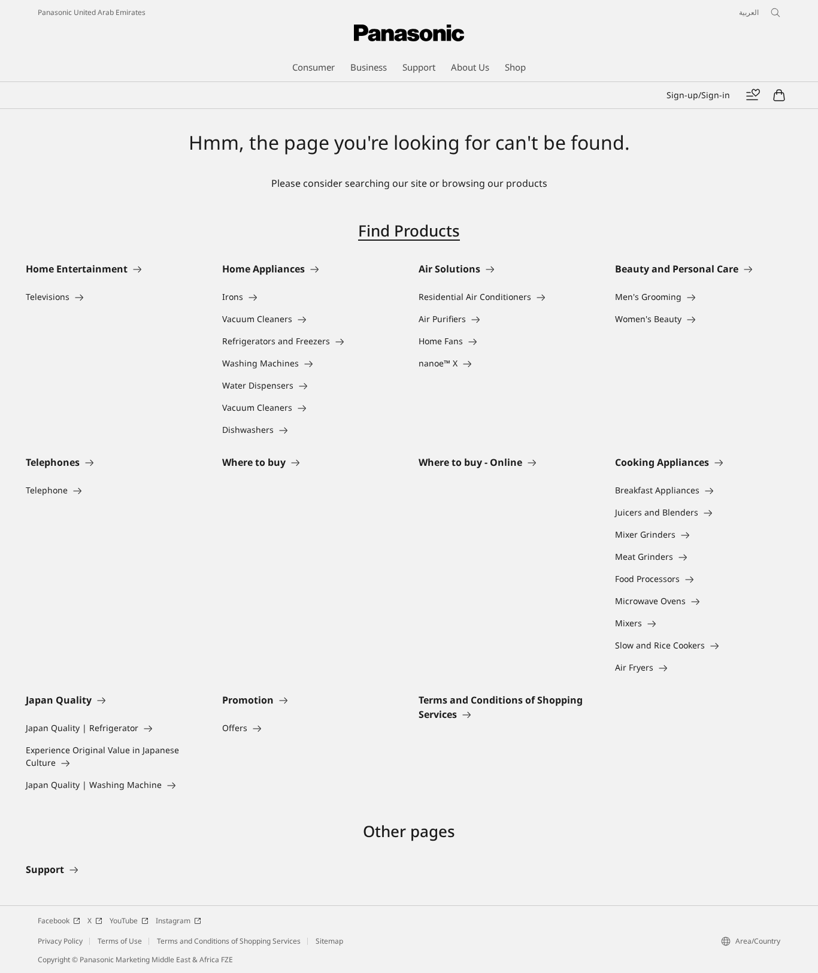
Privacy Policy (60, 941)
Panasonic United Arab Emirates (92, 12)
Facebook (53, 921)
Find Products (409, 230)
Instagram (173, 921)
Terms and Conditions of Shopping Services (229, 941)
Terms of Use (120, 941)
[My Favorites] (753, 95)
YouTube (124, 921)
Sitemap (329, 941)
